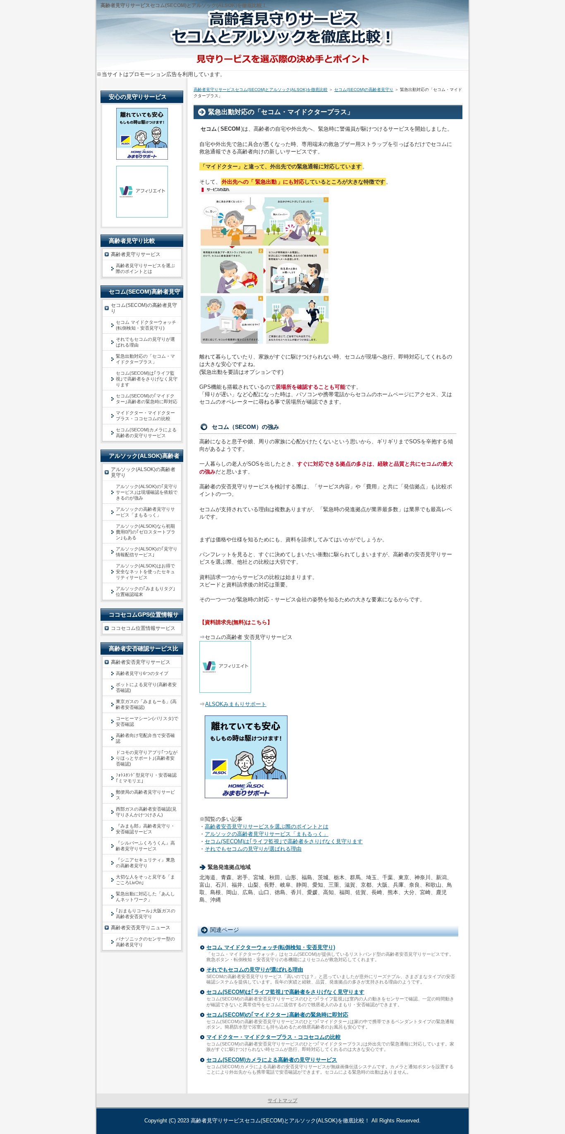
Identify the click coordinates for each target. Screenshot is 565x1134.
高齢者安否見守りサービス (140, 662)
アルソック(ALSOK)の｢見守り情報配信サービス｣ (146, 551)
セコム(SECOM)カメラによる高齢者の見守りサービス (271, 1060)
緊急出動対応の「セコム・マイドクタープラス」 (145, 359)
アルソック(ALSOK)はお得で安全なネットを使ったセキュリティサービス (145, 571)
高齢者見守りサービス (135, 254)
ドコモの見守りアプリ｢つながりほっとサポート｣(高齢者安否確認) (146, 758)
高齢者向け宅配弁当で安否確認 (145, 738)
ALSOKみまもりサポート (235, 704)
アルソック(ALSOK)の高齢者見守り (143, 472)
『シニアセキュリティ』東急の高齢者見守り (145, 862)
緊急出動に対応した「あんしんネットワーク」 (145, 896)
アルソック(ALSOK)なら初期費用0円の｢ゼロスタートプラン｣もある (145, 532)
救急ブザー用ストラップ (358, 144)
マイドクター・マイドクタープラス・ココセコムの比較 (273, 1037)
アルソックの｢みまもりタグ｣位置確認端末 (145, 591)
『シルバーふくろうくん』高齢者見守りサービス (145, 845)
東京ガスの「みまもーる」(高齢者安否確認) (146, 704)
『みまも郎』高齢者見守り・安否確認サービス (145, 828)
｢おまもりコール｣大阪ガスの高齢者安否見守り (145, 913)
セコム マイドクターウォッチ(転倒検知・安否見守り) (270, 947)
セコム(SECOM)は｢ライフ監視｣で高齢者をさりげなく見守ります (284, 841)
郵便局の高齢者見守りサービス (145, 794)
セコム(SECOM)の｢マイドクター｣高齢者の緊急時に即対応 (277, 1015)
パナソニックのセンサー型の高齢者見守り (145, 941)
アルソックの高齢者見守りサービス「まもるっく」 (266, 834)
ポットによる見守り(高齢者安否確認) (146, 687)
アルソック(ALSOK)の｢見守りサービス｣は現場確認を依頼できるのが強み (146, 492)
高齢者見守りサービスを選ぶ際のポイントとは (145, 268)
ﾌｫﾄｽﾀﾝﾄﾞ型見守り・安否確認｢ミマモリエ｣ (146, 778)
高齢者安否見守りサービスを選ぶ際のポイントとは (266, 826)
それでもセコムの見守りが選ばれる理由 (253, 849)
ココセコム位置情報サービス (143, 628)
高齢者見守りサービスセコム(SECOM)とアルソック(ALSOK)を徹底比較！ (280, 1120)
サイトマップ (282, 1100)
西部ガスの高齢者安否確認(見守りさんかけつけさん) (146, 811)
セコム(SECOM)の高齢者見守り (363, 89)
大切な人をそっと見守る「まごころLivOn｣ (145, 879)
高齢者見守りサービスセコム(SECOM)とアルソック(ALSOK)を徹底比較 (261, 89)
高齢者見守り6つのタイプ (142, 673)
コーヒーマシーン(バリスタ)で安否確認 (147, 721)
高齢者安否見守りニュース (140, 928)
